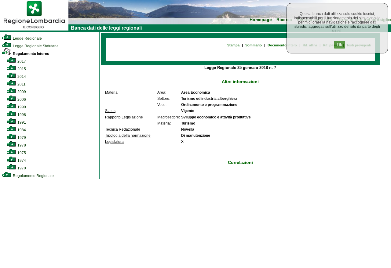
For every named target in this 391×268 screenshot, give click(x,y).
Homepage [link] (261, 19)
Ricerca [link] (284, 19)
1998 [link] (21, 115)
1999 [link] (21, 107)
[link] (34, 29)
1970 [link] (21, 168)
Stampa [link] (233, 45)
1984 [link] (21, 130)
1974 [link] (21, 160)
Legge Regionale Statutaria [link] (35, 46)
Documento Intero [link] (282, 45)
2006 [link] (21, 99)
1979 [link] (21, 138)
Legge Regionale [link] (27, 38)
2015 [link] (21, 69)
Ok (339, 44)
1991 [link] (21, 122)
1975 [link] (21, 153)
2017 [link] (21, 61)
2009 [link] (21, 92)
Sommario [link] (253, 45)
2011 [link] (21, 84)
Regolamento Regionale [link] (33, 176)
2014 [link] (21, 76)
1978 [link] (21, 145)
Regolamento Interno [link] (30, 54)
